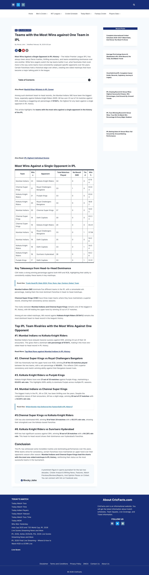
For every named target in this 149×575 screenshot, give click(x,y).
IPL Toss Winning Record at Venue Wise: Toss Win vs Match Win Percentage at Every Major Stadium (119, 115)
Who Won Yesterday (20, 524)
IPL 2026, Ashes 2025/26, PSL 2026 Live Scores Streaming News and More (31, 535)
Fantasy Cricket (100, 14)
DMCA (85, 564)
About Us (105, 564)
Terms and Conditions (59, 564)
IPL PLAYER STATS (25, 30)
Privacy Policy (75, 564)
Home (31, 14)
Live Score (16, 550)
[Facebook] (13, 4)
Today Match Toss (19, 503)
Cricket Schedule (71, 14)
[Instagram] (23, 4)
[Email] (26, 50)
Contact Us (95, 564)
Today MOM (16, 521)
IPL (16, 30)
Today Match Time (19, 507)
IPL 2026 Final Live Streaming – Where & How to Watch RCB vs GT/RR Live (31, 542)
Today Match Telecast (21, 514)
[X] (18, 4)
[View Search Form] (133, 5)
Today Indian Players (20, 510)
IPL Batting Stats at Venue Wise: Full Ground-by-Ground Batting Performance (119, 134)
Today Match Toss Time (21, 517)
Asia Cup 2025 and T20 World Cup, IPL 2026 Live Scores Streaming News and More (30, 529)
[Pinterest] (23, 50)
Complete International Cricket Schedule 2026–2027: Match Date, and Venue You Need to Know (118, 38)
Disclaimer (44, 564)
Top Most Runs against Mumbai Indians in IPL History (47, 351)
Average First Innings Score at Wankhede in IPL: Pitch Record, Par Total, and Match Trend (118, 56)
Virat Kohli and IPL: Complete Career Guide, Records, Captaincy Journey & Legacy (119, 75)
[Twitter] (117, 523)
